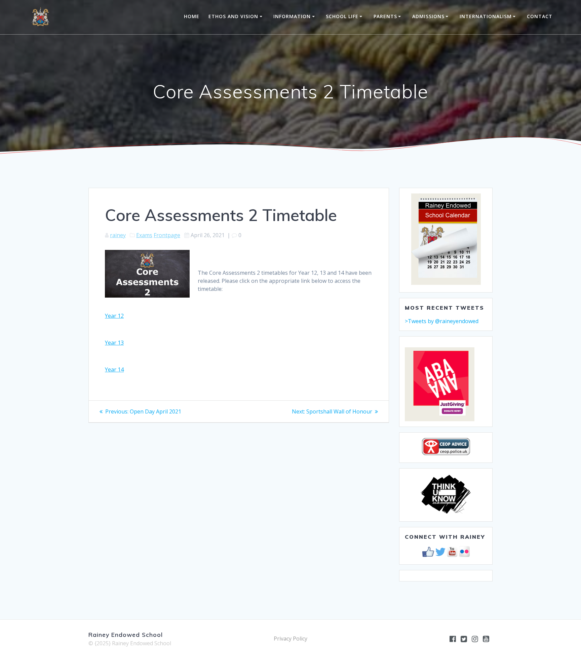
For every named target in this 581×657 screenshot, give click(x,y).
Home (191, 16)
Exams (144, 235)
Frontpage (167, 235)
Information (292, 16)
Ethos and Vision (233, 16)
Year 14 (114, 369)
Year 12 (114, 315)
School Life (342, 16)
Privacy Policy (290, 638)
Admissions (428, 16)
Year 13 (114, 342)
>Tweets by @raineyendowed (441, 321)
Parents (385, 16)
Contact (539, 16)
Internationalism (486, 16)
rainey (118, 235)
